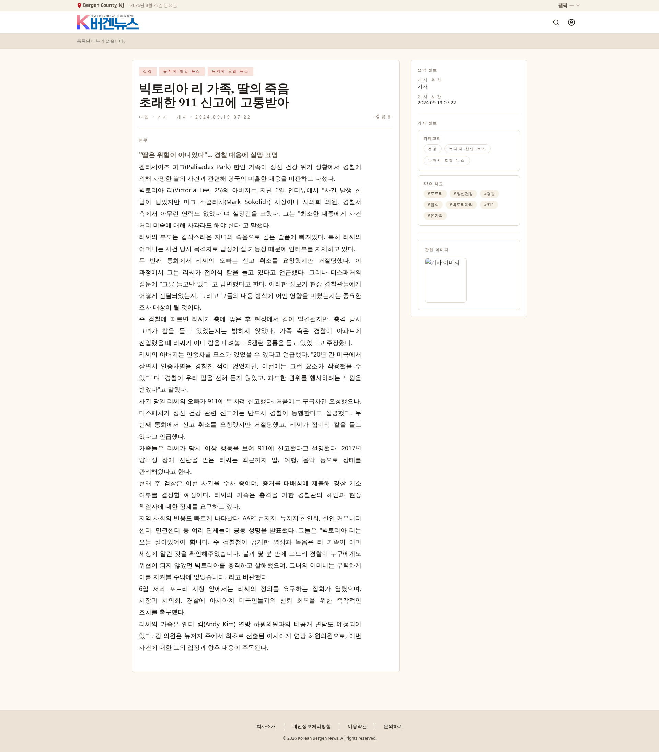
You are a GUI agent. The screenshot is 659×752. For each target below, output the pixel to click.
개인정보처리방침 (311, 726)
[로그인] (571, 22)
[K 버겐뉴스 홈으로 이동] (108, 22)
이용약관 (357, 726)
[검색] (556, 22)
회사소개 (266, 726)
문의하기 (393, 726)
